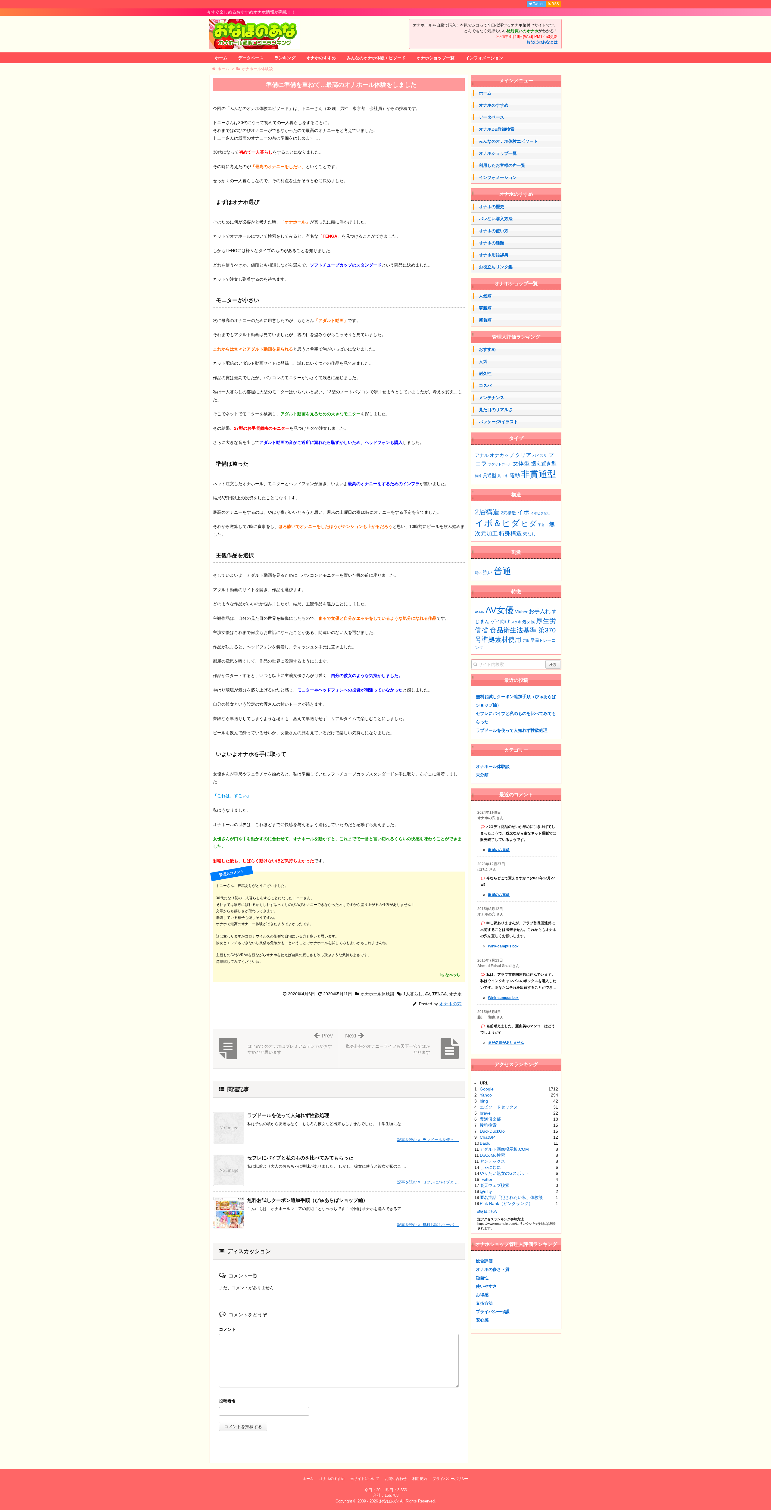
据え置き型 (544, 463)
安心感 (482, 1320)
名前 (339, 1401)
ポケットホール (499, 464)
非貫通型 (538, 474)
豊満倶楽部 (490, 1119)
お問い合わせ (396, 1479)
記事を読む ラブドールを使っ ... (428, 1139)
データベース (251, 57)
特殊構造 (510, 533)
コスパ (485, 385)
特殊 (478, 476)
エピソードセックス (499, 1107)
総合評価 (484, 1261)
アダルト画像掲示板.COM (504, 1149)
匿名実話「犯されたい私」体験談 (511, 1197)
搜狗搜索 (488, 1125)
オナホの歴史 (491, 206)
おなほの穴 (389, 1501)
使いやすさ (486, 1286)
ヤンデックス (492, 1161)
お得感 (482, 1294)
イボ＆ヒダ (497, 523)
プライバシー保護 (493, 1311)
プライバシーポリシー (450, 1479)
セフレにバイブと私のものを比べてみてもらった (300, 1157)
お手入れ (540, 611)
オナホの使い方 (493, 231)
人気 (483, 361)
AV (427, 993)
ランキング (284, 57)
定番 (526, 640)
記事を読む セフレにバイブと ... (428, 1182)
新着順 (485, 320)
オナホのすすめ (321, 57)
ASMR (479, 612)
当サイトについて (364, 1479)
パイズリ (539, 456)
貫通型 (489, 475)
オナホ (455, 993)
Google (487, 1089)
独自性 (482, 1277)
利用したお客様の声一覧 (502, 165)
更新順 (485, 308)
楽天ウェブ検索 (494, 1185)
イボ (523, 512)
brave (485, 1113)
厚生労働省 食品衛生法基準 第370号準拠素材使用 (515, 630)
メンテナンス (491, 397)
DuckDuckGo (492, 1131)
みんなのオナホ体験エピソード (376, 57)
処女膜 (528, 621)
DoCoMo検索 (492, 1155)
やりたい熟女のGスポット (504, 1173)
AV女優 (499, 610)
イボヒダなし (540, 513)
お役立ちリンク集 (496, 267)
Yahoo (486, 1095)
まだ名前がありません (506, 1042)
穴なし (529, 534)
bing (484, 1101)
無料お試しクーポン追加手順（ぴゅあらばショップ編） (307, 1200)
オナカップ (502, 455)
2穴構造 (508, 513)
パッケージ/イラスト (498, 422)
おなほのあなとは (542, 42)
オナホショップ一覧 (435, 57)
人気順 (485, 296)
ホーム (221, 57)
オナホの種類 (491, 243)
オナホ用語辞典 (493, 255)
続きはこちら (487, 1211)
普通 (502, 571)
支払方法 (484, 1303)
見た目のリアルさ (496, 409)
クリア (523, 455)
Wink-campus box (503, 946)
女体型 (521, 463)
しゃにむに (490, 1167)
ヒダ (529, 523)
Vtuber (521, 611)
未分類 (482, 774)
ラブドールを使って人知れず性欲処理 (288, 1115)
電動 (515, 475)
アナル (482, 455)
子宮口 (543, 525)
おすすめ (487, 349)
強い (487, 572)
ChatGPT (489, 1137)
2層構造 (487, 512)
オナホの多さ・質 (493, 1269)
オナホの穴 (450, 1003)
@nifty (486, 1191)
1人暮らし (413, 993)
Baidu (485, 1143)
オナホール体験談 (377, 993)
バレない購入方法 (496, 219)
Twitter (486, 1179)
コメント (227, 1329)
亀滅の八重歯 (499, 850)
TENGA (439, 993)
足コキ (503, 476)
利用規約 (419, 1479)
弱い (478, 573)
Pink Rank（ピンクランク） (506, 1203)
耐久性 (485, 373)
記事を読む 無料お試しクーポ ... (428, 1224)
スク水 (516, 622)
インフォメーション (484, 57)
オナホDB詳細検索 (496, 129)
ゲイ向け (500, 621)
